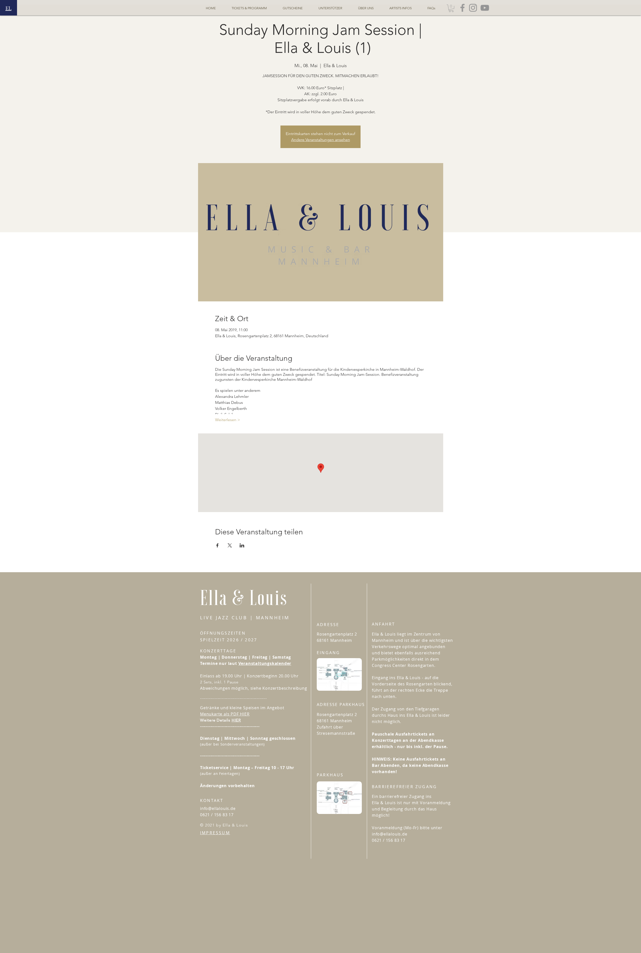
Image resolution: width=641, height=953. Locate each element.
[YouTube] (484, 8)
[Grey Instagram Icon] (473, 8)
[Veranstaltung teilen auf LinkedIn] (242, 545)
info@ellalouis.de (218, 808)
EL (9, 8)
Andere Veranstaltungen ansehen (320, 139)
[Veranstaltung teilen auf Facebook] (217, 545)
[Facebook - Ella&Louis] (462, 8)
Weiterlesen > (227, 419)
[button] (451, 8)
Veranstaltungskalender (264, 663)
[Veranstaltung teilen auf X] (229, 545)
